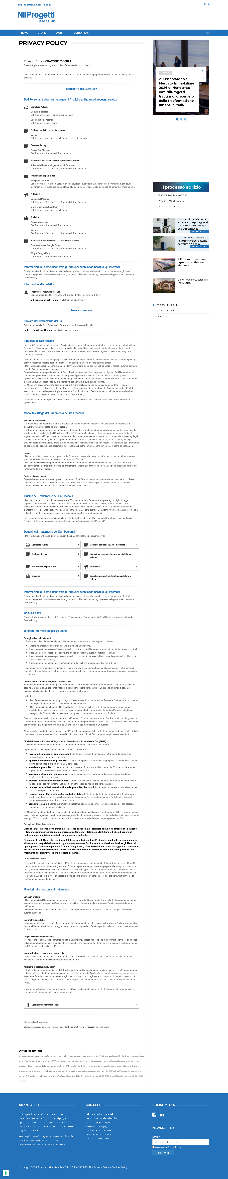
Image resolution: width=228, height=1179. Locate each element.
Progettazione (165, 310)
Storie (42, 32)
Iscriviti (163, 1152)
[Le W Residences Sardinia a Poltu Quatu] (164, 285)
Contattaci (81, 32)
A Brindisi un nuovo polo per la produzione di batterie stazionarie (193, 262)
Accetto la (161, 1147)
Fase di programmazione (172, 195)
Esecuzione (163, 316)
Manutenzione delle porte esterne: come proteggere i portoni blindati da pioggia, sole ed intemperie (193, 224)
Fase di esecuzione (168, 206)
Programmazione (167, 305)
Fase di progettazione (171, 201)
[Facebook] (205, 4)
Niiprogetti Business (29, 5)
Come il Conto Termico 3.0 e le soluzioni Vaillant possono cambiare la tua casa (193, 240)
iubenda (27, 1026)
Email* (156, 1136)
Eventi (60, 32)
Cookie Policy (30, 620)
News (24, 32)
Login (47, 5)
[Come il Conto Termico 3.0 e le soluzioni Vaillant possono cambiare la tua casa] (164, 243)
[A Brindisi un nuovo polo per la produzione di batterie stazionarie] (164, 265)
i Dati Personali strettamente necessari (79, 1026)
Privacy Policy (174, 1147)
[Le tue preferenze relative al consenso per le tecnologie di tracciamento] (6, 1173)
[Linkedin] (209, 4)
